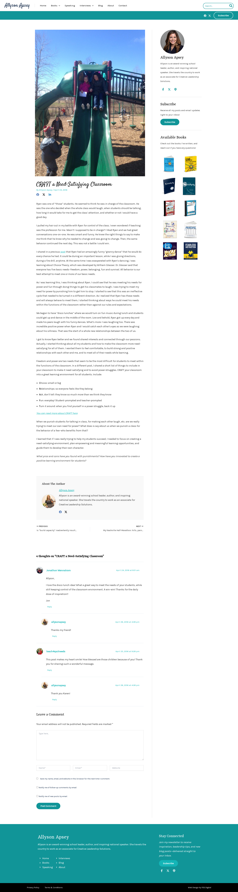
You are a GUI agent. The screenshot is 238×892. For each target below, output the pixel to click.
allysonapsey (58, 621)
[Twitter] (209, 15)
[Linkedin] (49, 194)
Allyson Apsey (17, 5)
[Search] (231, 6)
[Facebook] (205, 15)
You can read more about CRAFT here (57, 413)
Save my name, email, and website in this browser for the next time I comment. (75, 779)
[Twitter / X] (65, 511)
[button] (58, 5)
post (62, 251)
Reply (49, 607)
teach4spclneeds (55, 651)
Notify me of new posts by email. (53, 796)
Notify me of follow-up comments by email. (58, 787)
